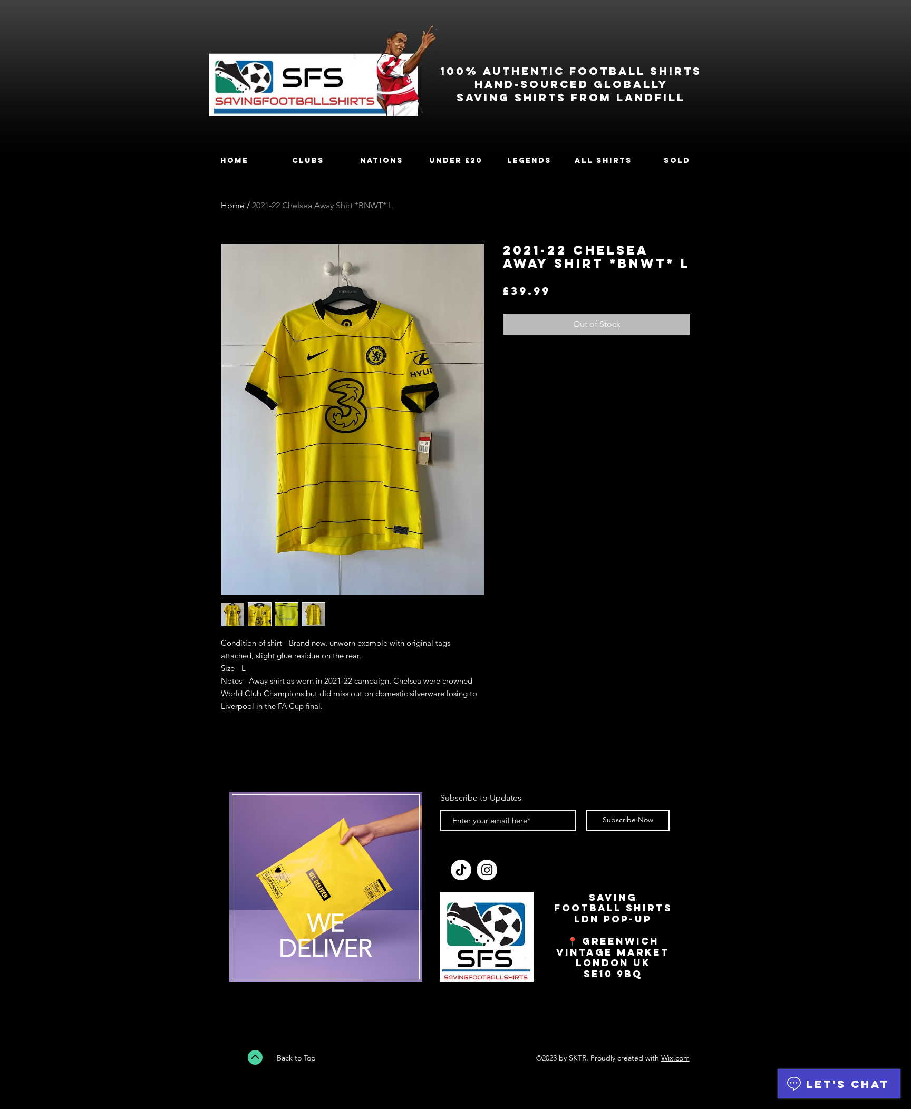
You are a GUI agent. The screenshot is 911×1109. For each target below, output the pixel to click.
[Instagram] (487, 870)
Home (233, 205)
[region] (326, 893)
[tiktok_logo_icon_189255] (461, 870)
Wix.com (675, 1058)
